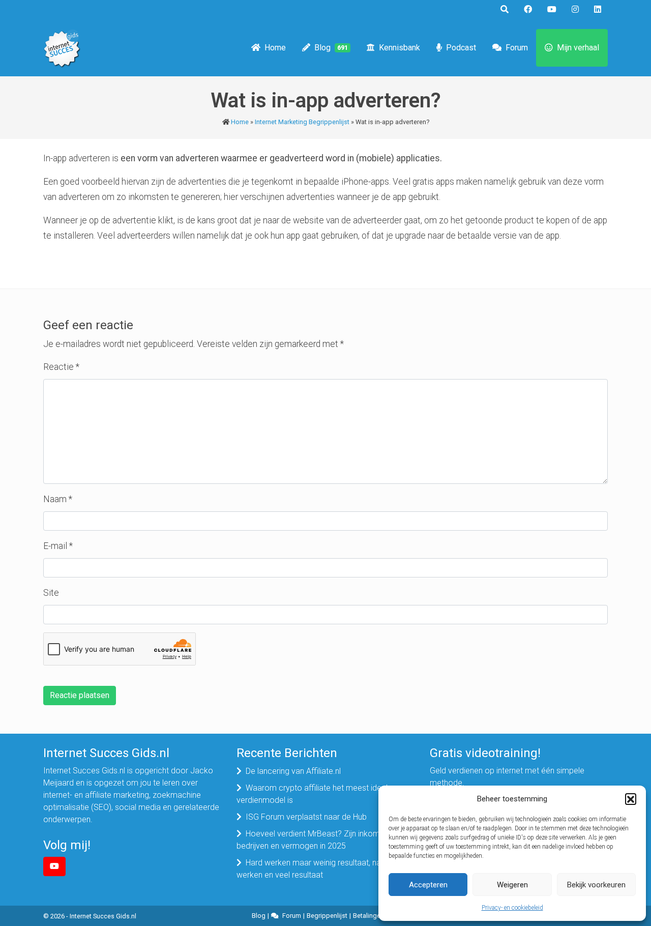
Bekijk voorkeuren (596, 884)
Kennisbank (399, 47)
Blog (331, 47)
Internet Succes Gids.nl (103, 916)
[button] (631, 799)
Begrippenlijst (327, 915)
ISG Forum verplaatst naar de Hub (306, 817)
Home (275, 47)
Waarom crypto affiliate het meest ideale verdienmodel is (314, 794)
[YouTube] (54, 866)
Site (51, 593)
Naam (57, 499)
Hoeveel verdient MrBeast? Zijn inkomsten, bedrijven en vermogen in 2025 (316, 840)
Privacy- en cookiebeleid (512, 907)
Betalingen (368, 915)
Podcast (461, 47)
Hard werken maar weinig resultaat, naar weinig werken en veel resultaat (324, 869)
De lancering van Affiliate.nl (293, 771)
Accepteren (428, 884)
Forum (517, 47)
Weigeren (512, 884)
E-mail (58, 546)
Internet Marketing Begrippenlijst (302, 122)
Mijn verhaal (578, 47)
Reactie (61, 367)
